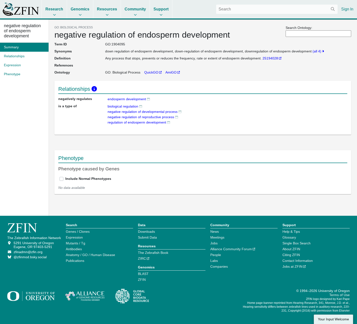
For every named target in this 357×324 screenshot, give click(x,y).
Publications (75, 261)
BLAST (143, 274)
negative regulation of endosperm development (22, 30)
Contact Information (297, 261)
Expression (74, 237)
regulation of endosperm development (137, 122)
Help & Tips (291, 231)
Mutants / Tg (75, 243)
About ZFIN (291, 249)
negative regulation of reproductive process (141, 117)
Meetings (217, 237)
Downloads (146, 231)
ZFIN (142, 280)
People (215, 255)
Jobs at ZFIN (292, 266)
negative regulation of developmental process (143, 112)
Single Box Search (296, 243)
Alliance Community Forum (231, 249)
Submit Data (147, 237)
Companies (219, 266)
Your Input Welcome (333, 319)
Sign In (347, 9)
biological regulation (123, 106)
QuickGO (151, 72)
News (214, 231)
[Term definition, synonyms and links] (148, 99)
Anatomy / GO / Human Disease (90, 255)
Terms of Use (339, 295)
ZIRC (142, 258)
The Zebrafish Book (153, 253)
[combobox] (277, 9)
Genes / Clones (78, 231)
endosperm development (127, 99)
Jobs (214, 243)
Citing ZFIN (291, 255)
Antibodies (74, 249)
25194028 (270, 58)
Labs (214, 261)
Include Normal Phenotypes (88, 179)
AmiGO (171, 72)
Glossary (289, 237)
